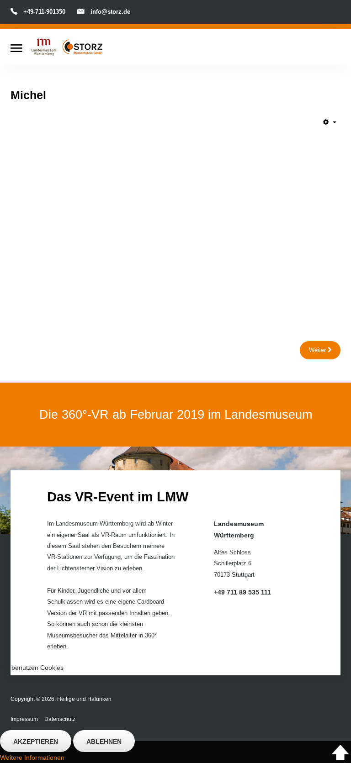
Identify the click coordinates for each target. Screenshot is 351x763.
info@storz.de (110, 11)
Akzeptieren (35, 741)
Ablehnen (104, 741)
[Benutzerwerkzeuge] (329, 122)
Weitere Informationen (32, 757)
